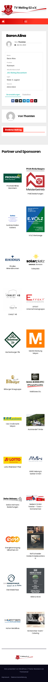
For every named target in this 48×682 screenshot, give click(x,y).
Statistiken (26, 94)
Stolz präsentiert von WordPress (15, 669)
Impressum (5, 677)
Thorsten (22, 42)
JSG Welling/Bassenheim (17, 73)
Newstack (37, 669)
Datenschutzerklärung (19, 677)
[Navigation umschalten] (25, 21)
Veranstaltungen (13, 94)
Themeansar (24, 672)
